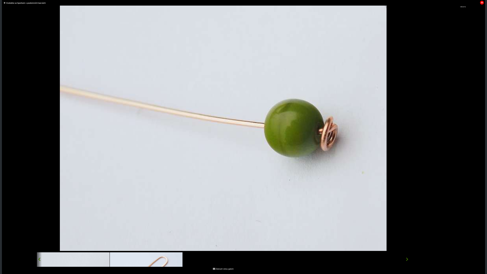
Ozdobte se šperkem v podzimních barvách (26, 3)
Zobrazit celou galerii (224, 269)
